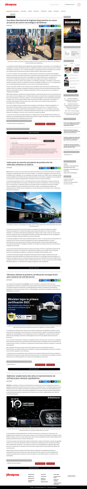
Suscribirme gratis (49, 141)
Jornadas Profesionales (69, 179)
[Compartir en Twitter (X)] (52, 26)
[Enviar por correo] (45, 26)
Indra (7, 171)
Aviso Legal (21, 147)
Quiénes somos (44, 481)
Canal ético (43, 476)
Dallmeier (9, 385)
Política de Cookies (56, 480)
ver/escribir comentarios (34, 267)
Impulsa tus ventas (68, 180)
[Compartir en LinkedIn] (55, 26)
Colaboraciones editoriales (57, 483)
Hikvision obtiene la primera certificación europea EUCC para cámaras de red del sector (72, 131)
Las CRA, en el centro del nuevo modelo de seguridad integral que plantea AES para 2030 (72, 146)
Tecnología (44, 11)
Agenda (50, 11)
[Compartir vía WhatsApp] (59, 26)
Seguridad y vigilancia (12, 11)
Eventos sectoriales (68, 184)
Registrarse (31, 476)
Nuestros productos (43, 479)
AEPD (51, 153)
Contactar (43, 474)
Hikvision (27, 284)
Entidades (56, 11)
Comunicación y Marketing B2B (71, 182)
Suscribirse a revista (31, 481)
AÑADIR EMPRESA (71, 476)
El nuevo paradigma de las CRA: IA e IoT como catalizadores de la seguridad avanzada (72, 124)
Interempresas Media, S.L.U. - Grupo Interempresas (45, 487)
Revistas (63, 11)
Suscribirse (72, 91)
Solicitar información (40, 124)
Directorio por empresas (70, 173)
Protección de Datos (57, 477)
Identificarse (31, 474)
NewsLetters (31, 478)
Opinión (30, 11)
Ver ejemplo (33, 138)
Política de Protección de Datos (30, 147)
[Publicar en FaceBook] (48, 26)
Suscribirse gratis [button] (69, 4)
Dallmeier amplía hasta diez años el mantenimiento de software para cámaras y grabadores (72, 139)
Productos (36, 11)
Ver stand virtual (51, 124)
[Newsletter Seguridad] (72, 74)
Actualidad (23, 11)
